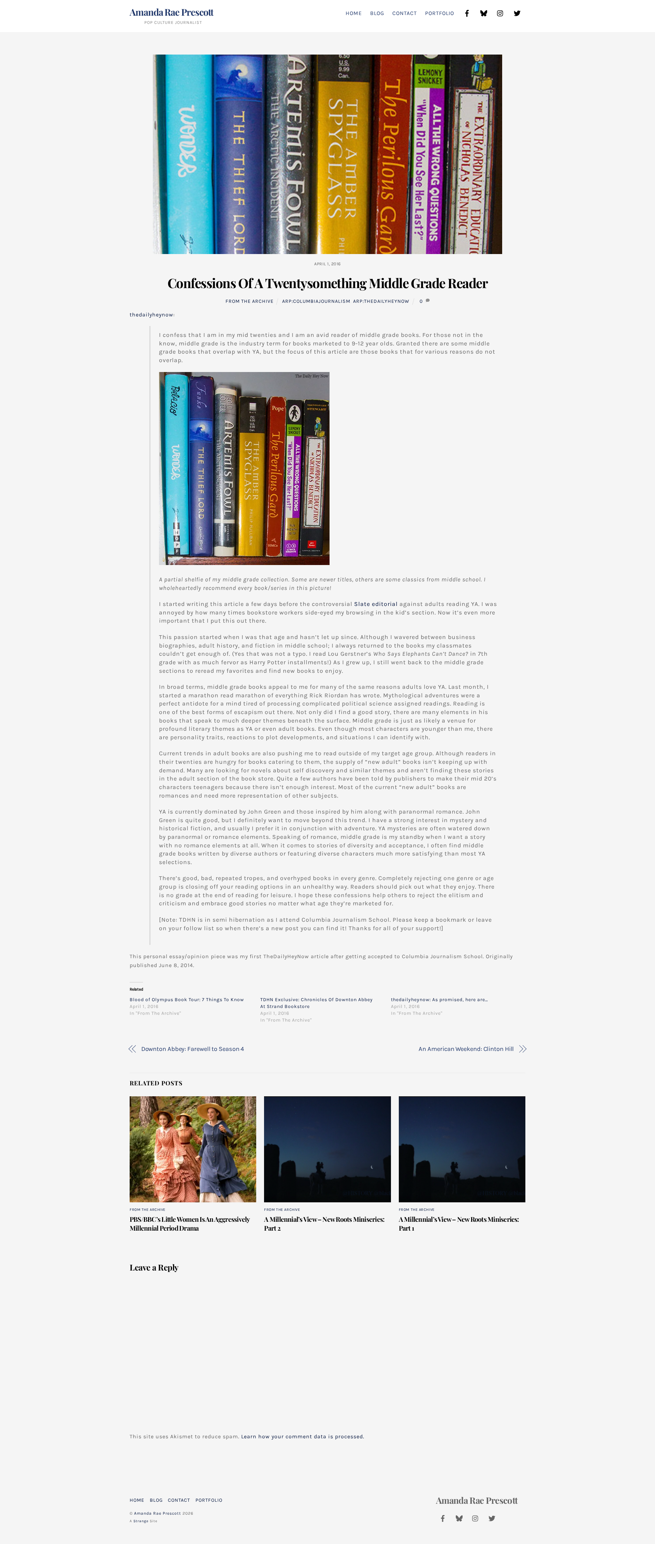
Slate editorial (376, 603)
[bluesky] (484, 12)
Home (354, 13)
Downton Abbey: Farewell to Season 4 (192, 1049)
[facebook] (467, 12)
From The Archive (249, 301)
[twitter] (517, 12)
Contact (404, 13)
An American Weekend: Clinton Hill (466, 1049)
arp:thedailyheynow (381, 301)
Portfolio (439, 13)
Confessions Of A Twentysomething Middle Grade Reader (327, 283)
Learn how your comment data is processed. (302, 1436)
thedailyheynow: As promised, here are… (439, 1000)
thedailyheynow (151, 314)
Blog (377, 13)
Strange (140, 1521)
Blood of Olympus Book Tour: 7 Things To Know (187, 1000)
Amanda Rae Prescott (157, 1513)
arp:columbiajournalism (316, 301)
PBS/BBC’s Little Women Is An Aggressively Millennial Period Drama (190, 1223)
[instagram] (500, 12)
